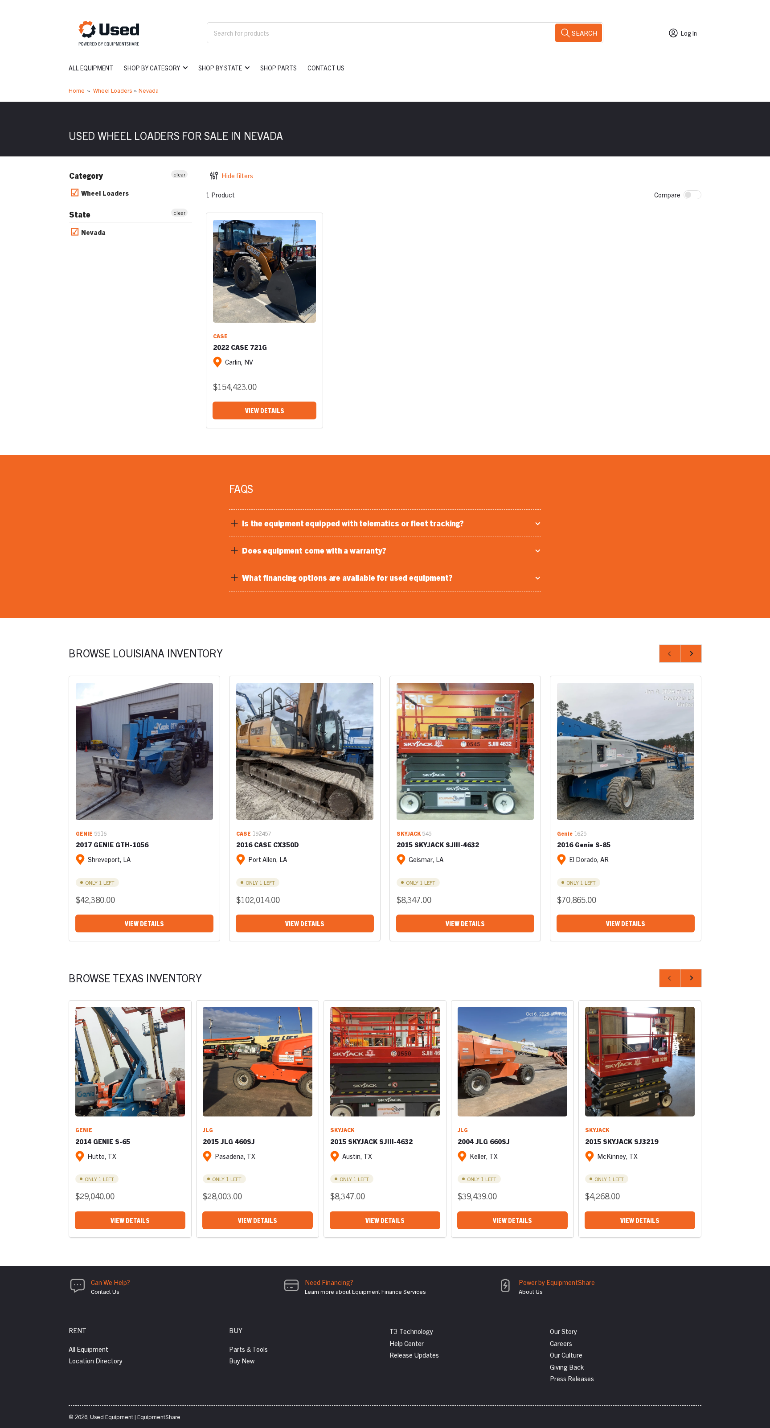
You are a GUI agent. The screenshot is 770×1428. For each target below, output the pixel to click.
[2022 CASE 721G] (264, 271)
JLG (208, 1129)
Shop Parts (278, 68)
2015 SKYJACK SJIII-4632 (438, 844)
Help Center (406, 1343)
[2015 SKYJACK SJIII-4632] (465, 751)
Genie (565, 833)
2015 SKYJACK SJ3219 (621, 1141)
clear (179, 174)
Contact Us (325, 68)
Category (86, 175)
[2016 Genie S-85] (625, 751)
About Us (530, 1291)
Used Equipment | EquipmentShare (135, 1416)
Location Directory (96, 1360)
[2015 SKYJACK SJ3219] (640, 1061)
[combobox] (405, 32)
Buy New (241, 1360)
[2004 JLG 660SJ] (512, 1061)
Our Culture (566, 1354)
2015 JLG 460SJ (229, 1141)
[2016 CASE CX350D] (304, 751)
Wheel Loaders (112, 90)
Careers (561, 1343)
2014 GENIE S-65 (102, 1141)
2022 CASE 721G (240, 347)
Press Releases (572, 1378)
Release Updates (414, 1354)
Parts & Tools (248, 1349)
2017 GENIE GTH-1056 (112, 844)
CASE (220, 335)
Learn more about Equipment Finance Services (365, 1291)
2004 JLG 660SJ (484, 1141)
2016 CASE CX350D (267, 844)
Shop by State (220, 68)
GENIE (84, 833)
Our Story (563, 1331)
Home (77, 90)
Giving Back (567, 1366)
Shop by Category (152, 68)
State (79, 214)
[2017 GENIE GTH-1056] (144, 751)
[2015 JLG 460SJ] (257, 1061)
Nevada (149, 90)
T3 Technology (411, 1331)
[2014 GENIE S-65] (130, 1061)
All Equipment (91, 68)
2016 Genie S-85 (583, 844)
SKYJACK (409, 833)
